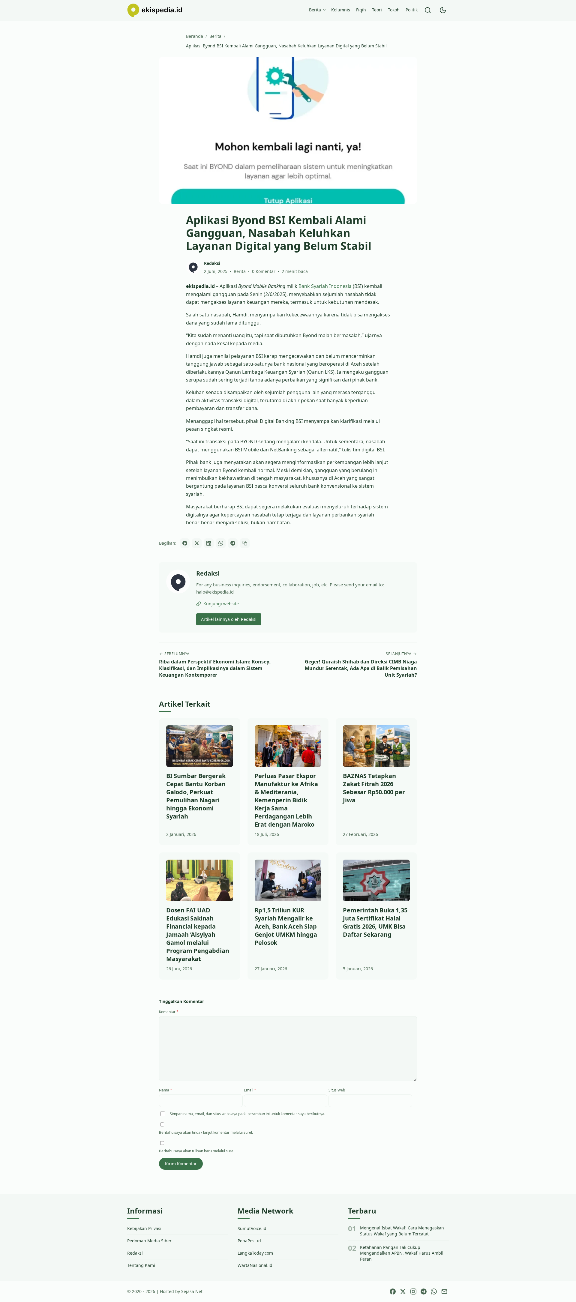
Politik (412, 10)
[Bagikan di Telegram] (233, 543)
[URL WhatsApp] (433, 1291)
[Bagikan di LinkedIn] (209, 543)
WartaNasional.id (255, 1265)
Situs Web (336, 1090)
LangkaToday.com (255, 1253)
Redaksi (208, 573)
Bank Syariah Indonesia (325, 286)
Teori (377, 10)
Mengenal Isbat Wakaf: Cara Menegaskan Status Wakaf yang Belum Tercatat (402, 1231)
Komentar (168, 1011)
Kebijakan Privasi (144, 1228)
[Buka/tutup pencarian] (427, 10)
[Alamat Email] (444, 1291)
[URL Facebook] (392, 1291)
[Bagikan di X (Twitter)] (197, 543)
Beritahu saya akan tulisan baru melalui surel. (197, 1151)
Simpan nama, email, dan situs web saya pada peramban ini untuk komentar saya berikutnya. (247, 1113)
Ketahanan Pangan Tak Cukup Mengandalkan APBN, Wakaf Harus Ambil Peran (401, 1253)
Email (250, 1090)
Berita (315, 10)
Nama (165, 1090)
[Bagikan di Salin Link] (245, 543)
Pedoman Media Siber (149, 1241)
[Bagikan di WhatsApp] (221, 543)
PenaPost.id (249, 1241)
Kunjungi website (221, 603)
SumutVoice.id (252, 1228)
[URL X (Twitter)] (402, 1291)
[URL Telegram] (423, 1291)
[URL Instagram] (413, 1291)
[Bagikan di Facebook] (185, 543)
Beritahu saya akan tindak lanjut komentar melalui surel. (206, 1132)
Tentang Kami (141, 1265)
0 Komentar (263, 271)
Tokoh (394, 10)
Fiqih (361, 10)
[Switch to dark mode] (443, 10)
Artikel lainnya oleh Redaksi (228, 619)
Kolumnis (340, 10)
